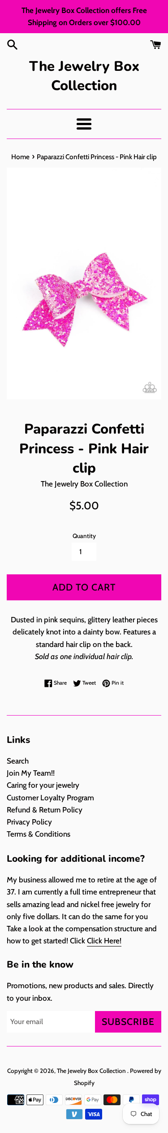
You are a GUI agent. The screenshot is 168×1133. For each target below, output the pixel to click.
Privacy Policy (29, 821)
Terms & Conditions (38, 833)
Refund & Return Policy (44, 809)
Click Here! (104, 940)
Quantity (84, 535)
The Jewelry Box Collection (84, 76)
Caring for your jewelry (43, 785)
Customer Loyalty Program (50, 797)
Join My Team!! (31, 772)
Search (18, 760)
